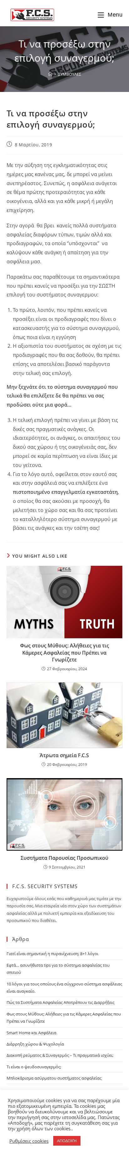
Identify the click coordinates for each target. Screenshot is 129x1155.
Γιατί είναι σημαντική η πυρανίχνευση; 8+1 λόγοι (52, 953)
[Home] (50, 74)
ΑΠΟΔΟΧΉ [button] (67, 1140)
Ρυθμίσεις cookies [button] (29, 1141)
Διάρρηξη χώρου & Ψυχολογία (35, 1044)
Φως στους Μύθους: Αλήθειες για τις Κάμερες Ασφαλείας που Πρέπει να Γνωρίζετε (64, 652)
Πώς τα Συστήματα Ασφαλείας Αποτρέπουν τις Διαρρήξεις (60, 1002)
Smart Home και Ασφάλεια (31, 1033)
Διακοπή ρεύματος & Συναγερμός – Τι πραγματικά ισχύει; (60, 1055)
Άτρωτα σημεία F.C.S (64, 755)
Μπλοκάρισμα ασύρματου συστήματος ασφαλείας (54, 1078)
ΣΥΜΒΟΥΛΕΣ (69, 74)
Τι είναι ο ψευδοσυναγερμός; (34, 1067)
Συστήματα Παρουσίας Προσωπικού (64, 857)
